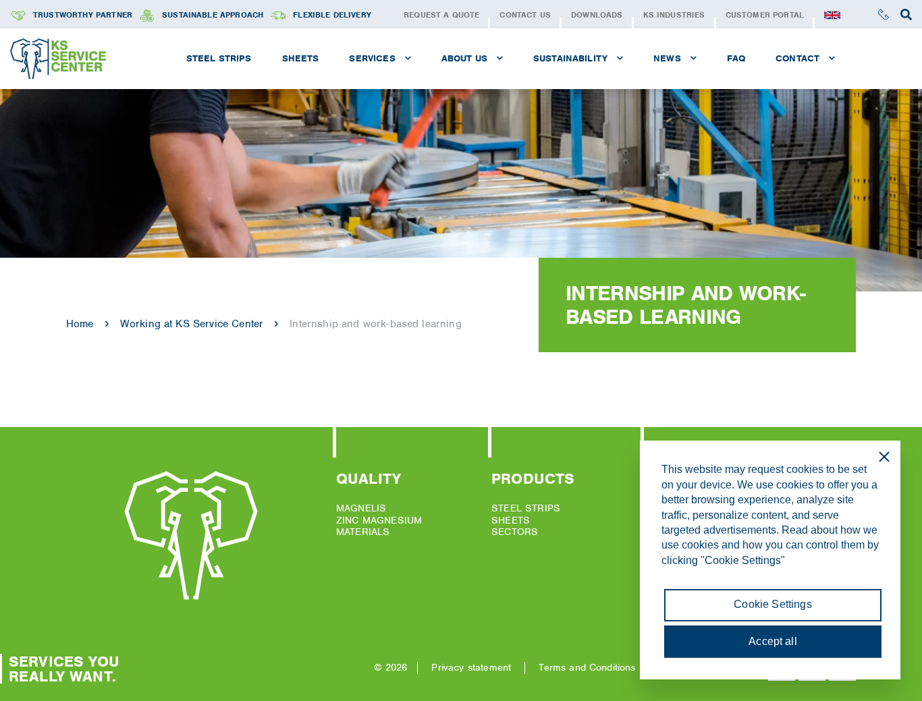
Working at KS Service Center (191, 324)
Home (80, 324)
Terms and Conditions (587, 667)
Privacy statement (471, 667)
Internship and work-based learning (375, 324)
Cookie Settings (772, 604)
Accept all (773, 641)
